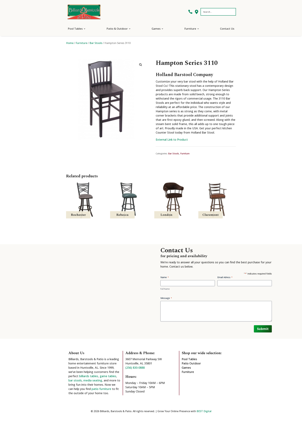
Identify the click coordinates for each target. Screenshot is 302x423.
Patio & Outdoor (117, 28)
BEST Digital (204, 411)
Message (166, 298)
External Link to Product (172, 139)
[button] (140, 65)
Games (156, 28)
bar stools (75, 380)
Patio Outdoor (191, 363)
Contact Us (227, 28)
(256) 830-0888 (135, 367)
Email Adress (224, 277)
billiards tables (88, 376)
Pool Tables (75, 28)
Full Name (165, 288)
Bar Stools (95, 43)
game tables (108, 376)
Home (69, 43)
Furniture (190, 28)
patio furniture (101, 389)
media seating (92, 380)
